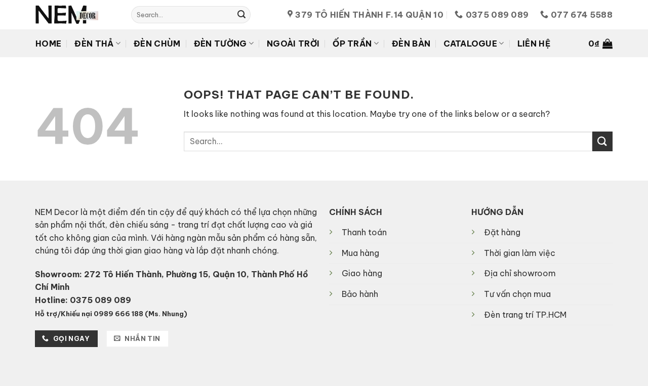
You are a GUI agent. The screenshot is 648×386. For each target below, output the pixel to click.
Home (48, 43)
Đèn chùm (157, 43)
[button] (600, 43)
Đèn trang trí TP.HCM (525, 315)
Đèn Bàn (411, 43)
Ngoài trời (293, 43)
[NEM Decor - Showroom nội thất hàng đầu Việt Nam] (75, 14)
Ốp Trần (352, 43)
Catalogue (470, 43)
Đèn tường (220, 43)
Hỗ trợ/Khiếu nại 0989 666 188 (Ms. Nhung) (111, 313)
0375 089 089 (100, 300)
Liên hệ (533, 43)
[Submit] (241, 14)
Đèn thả (93, 43)
